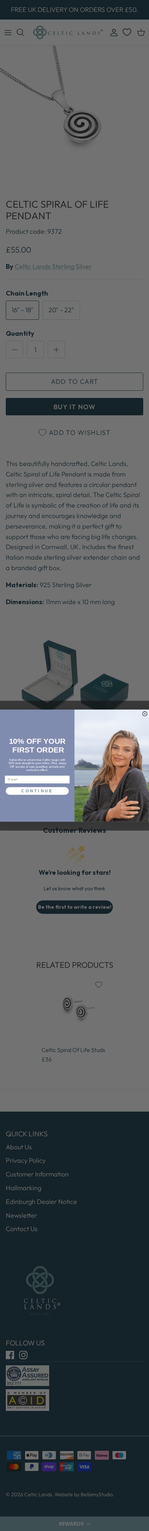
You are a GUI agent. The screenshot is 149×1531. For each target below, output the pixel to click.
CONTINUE (37, 791)
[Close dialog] (144, 713)
